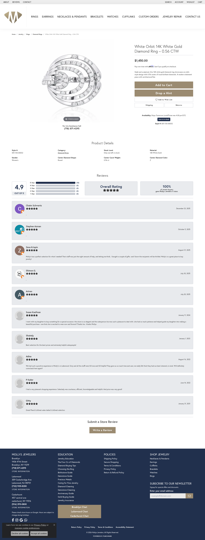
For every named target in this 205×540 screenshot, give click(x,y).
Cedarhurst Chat (79, 515)
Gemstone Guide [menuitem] (65, 476)
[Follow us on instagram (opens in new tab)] (16, 520)
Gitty (28, 400)
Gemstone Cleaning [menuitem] (66, 490)
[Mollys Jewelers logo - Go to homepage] (13, 16)
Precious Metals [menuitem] (65, 479)
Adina (28, 356)
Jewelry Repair (172, 16)
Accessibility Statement (125, 527)
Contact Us (192, 16)
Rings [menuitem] (152, 476)
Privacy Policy (110, 469)
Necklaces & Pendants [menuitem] (159, 458)
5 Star (32, 183)
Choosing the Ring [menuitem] (66, 469)
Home (13, 34)
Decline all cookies (20, 533)
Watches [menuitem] (153, 472)
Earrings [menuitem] (153, 462)
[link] (6, 2)
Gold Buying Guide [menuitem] (66, 496)
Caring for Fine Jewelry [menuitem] (68, 483)
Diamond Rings (37, 34)
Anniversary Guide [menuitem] (66, 493)
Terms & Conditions (112, 465)
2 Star (32, 191)
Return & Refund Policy (114, 472)
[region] (72, 80)
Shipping (149, 105)
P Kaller (29, 379)
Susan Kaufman (33, 312)
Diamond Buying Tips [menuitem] (67, 465)
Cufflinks (128, 16)
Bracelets (97, 16)
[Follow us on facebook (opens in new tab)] (13, 520)
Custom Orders (149, 16)
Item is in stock (164, 119)
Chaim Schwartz (34, 205)
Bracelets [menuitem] (154, 469)
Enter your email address (161, 491)
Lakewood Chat (79, 511)
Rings (34, 16)
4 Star (32, 185)
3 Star (32, 188)
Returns (179, 105)
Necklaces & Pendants (72, 16)
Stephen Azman (33, 226)
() (77, 183)
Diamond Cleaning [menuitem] (66, 486)
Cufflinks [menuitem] (153, 465)
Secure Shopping (111, 462)
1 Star (32, 194)
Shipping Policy (110, 458)
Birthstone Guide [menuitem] (65, 472)
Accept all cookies (39, 533)
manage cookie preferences (27, 528)
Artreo (29, 291)
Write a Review (102, 430)
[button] (168, 2)
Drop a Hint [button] (164, 93)
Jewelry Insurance (66, 500)
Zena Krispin (32, 247)
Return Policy (76, 527)
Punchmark (107, 536)
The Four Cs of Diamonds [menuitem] (69, 462)
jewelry (20, 34)
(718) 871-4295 (71, 128)
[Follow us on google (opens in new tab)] (21, 520)
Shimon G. (31, 270)
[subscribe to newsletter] (189, 495)
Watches (112, 16)
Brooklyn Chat (79, 507)
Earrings (48, 16)
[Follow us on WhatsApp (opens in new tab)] (25, 520)
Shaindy (30, 335)
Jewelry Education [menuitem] (66, 458)
